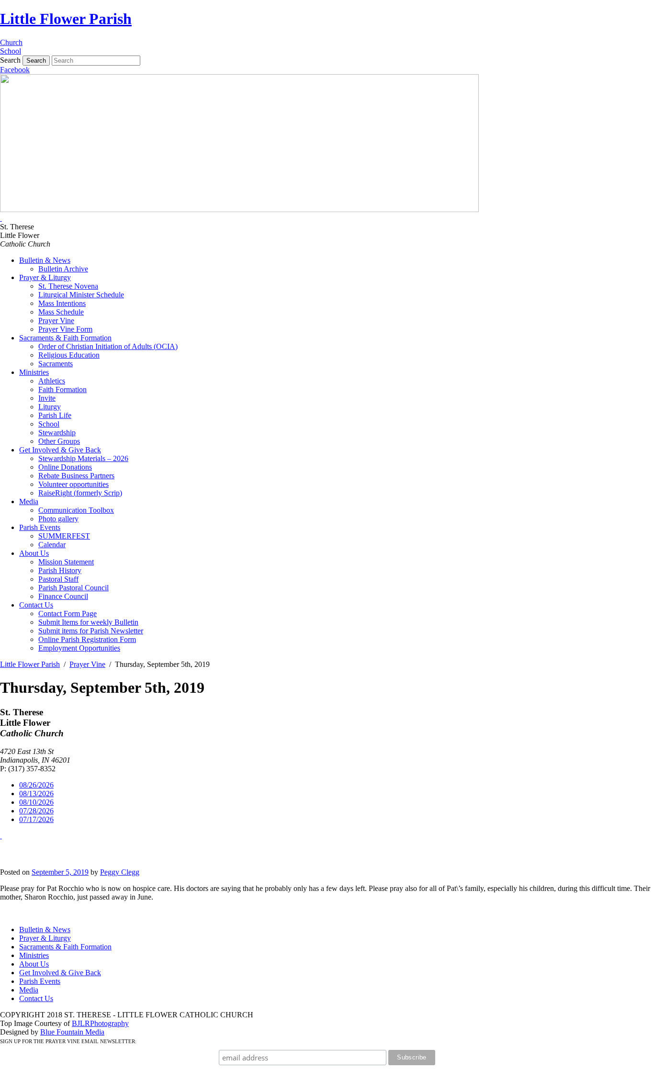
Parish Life (54, 415)
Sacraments (55, 364)
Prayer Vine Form (65, 329)
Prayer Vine (56, 320)
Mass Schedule (61, 312)
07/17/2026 (36, 819)
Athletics (51, 381)
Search (10, 60)
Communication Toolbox (76, 510)
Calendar (52, 545)
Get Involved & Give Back (60, 450)
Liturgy (49, 407)
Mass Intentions (62, 303)
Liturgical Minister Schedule (81, 295)
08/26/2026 (36, 785)
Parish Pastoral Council (73, 588)
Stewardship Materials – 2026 (83, 458)
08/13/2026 (36, 793)
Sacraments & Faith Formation (65, 338)
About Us (34, 553)
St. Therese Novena (68, 286)
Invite (47, 398)
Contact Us (36, 605)
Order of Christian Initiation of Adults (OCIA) (108, 346)
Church (11, 42)
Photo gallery (58, 519)
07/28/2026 (36, 811)
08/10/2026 (36, 802)
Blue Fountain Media (72, 1032)
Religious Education (69, 355)
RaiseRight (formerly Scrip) (80, 493)
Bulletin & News (44, 260)
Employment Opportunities (79, 648)
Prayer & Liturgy (45, 277)
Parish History (59, 570)
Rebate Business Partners (76, 476)
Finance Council (63, 596)
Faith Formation (62, 389)
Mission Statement (66, 562)
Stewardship (57, 432)
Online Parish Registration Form (87, 639)
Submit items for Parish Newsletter (90, 631)
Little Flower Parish (66, 18)
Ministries (34, 372)
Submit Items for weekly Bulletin (88, 622)
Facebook (15, 70)
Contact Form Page (67, 613)
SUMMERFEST (64, 536)
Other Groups (59, 441)
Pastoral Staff (58, 579)
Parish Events (39, 527)
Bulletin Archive (63, 269)
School (10, 51)
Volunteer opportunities (73, 484)
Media (28, 501)
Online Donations (65, 467)
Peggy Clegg (119, 872)
